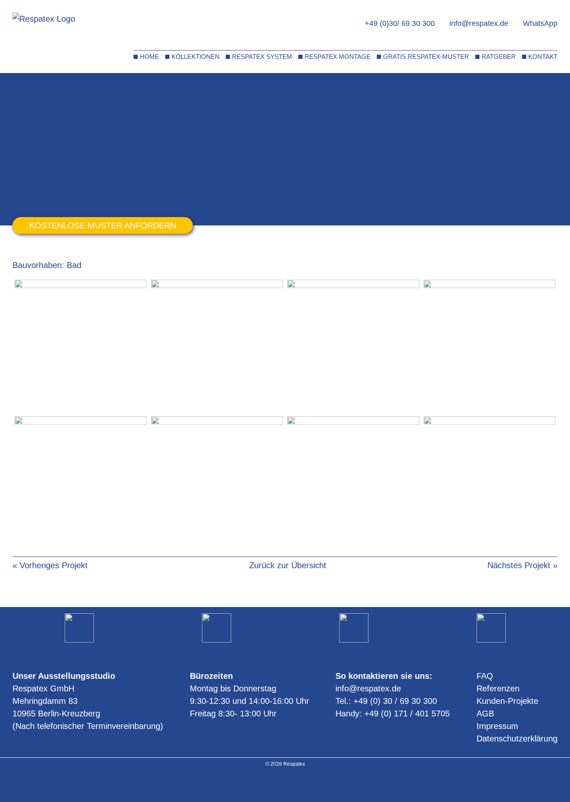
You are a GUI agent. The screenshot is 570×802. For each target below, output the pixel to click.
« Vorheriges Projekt (50, 565)
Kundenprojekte (57, 86)
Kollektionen (195, 56)
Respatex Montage (338, 56)
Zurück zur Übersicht (287, 565)
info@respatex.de (478, 23)
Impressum (497, 726)
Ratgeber (499, 56)
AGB (485, 713)
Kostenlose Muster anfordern (102, 225)
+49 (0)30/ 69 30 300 (400, 23)
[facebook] (296, 785)
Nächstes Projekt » (522, 565)
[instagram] (274, 785)
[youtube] (285, 785)
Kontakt (542, 56)
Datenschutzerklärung (517, 738)
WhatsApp (540, 23)
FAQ (485, 676)
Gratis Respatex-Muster (426, 56)
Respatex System (262, 56)
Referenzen (498, 688)
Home (149, 56)
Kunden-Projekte (507, 701)
